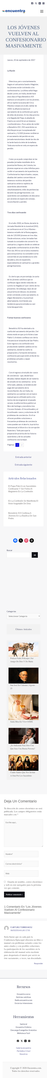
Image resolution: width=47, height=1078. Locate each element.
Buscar (9, 550)
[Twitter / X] (22, 1041)
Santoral (23, 1024)
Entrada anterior (23, 457)
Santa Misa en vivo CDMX (21, 721)
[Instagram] (43, 3)
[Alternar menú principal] (41, 11)
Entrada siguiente (23, 464)
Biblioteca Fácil (23, 1033)
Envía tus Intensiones (23, 1003)
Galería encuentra (23, 1048)
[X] (36, 3)
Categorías (11, 611)
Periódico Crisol (23, 1051)
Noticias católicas (23, 997)
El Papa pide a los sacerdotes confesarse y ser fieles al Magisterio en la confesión (22, 489)
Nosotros (24, 1054)
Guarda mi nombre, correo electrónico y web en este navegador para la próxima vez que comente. (23, 884)
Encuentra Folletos (23, 1027)
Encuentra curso (23, 994)
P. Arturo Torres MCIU (21, 927)
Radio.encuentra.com (23, 1000)
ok (35, 555)
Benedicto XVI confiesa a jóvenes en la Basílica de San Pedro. (22, 515)
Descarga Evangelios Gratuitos (23, 1030)
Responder (38, 963)
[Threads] (40, 3)
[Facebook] (32, 3)
